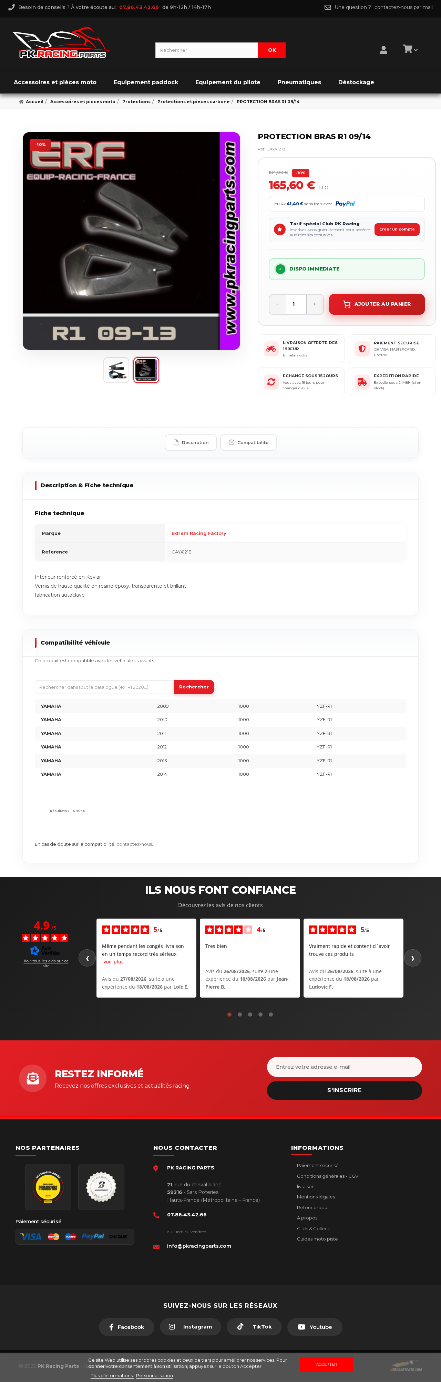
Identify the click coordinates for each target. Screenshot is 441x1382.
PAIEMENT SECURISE (396, 343)
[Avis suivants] (412, 958)
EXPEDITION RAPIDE (396, 375)
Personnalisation (154, 1375)
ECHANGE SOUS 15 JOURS (310, 375)
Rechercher (194, 686)
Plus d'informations (112, 1375)
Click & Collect (312, 1228)
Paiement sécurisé (317, 1165)
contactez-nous (134, 844)
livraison (305, 1186)
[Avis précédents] (87, 958)
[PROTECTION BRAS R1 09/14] (131, 241)
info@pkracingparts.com (199, 1246)
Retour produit (313, 1207)
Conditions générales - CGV (327, 1176)
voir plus (114, 961)
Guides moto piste (317, 1239)
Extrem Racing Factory (199, 533)
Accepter (326, 1364)
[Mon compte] (384, 41)
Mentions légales (315, 1196)
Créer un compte (397, 229)
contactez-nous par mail (404, 7)
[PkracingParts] (78, 42)
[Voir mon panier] (409, 50)
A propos (306, 1218)
